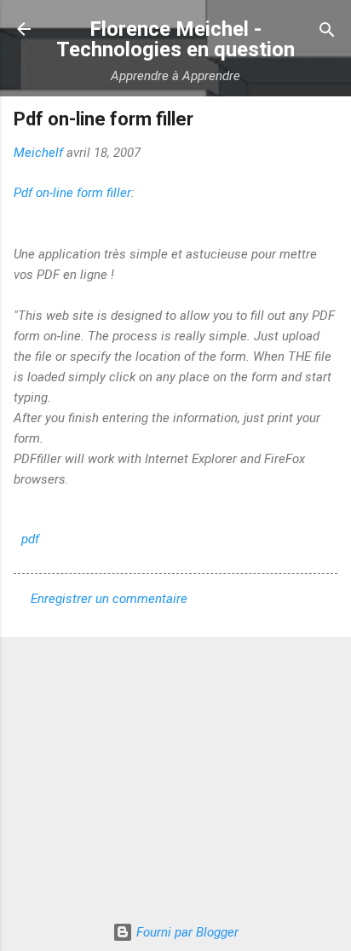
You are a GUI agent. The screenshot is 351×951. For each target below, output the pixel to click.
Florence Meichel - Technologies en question (175, 39)
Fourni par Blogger (186, 932)
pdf (30, 539)
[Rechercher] (327, 31)
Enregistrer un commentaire (109, 598)
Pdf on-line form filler (72, 192)
